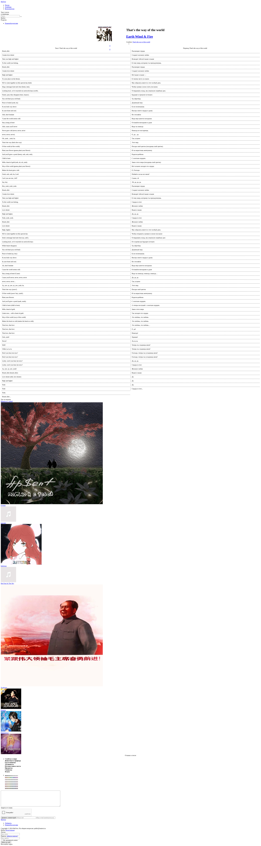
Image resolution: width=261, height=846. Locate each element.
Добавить (8, 823)
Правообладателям (11, 23)
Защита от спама (6, 808)
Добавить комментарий (9, 817)
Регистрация (10, 830)
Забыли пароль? (12, 836)
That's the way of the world (141, 42)
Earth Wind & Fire (139, 36)
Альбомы (8, 7)
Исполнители (9, 9)
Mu (3, 2)
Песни (7, 5)
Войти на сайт (6, 842)
